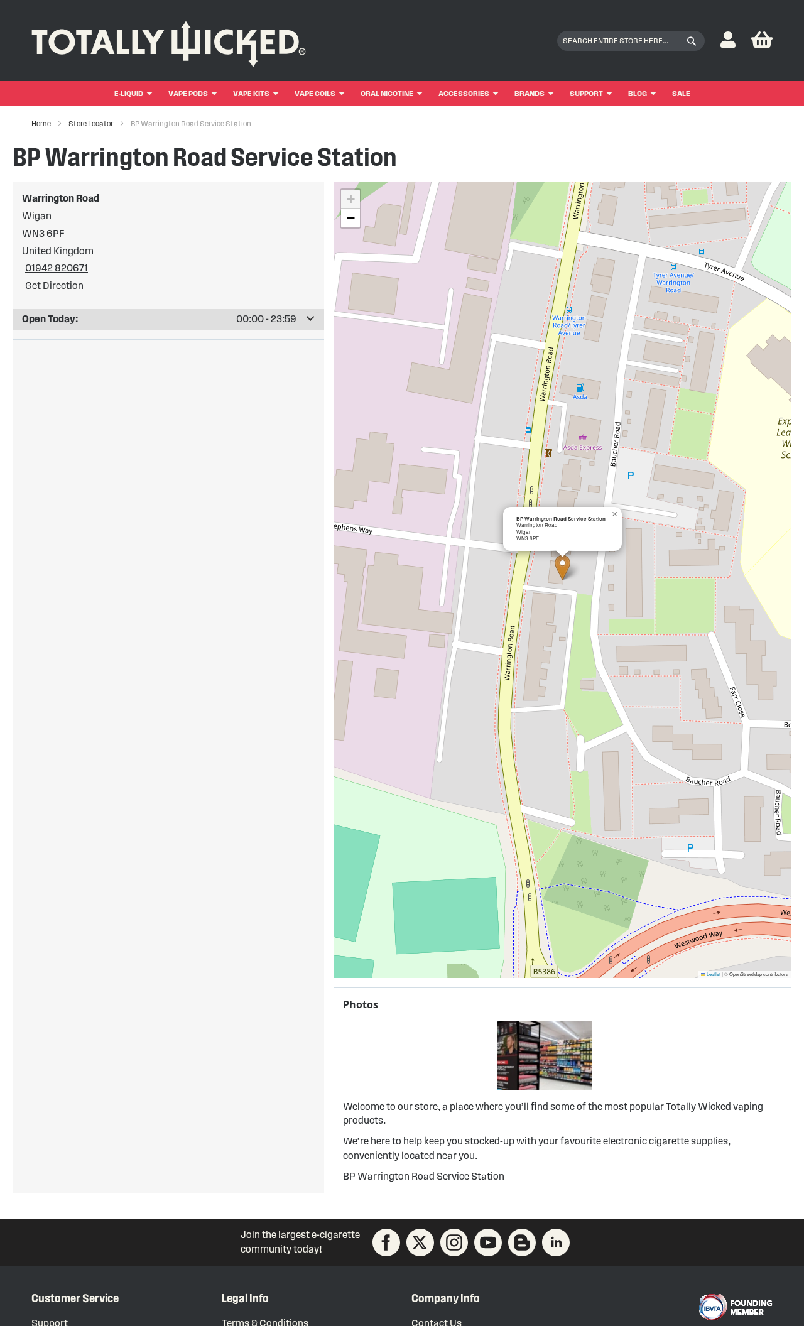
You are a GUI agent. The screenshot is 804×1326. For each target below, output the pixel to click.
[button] (728, 40)
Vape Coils (315, 93)
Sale (681, 93)
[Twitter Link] (420, 1242)
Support (586, 93)
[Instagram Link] (454, 1242)
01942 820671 (56, 268)
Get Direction (54, 285)
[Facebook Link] (386, 1242)
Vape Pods (188, 93)
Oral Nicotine (387, 93)
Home (41, 123)
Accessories (463, 93)
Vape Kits (251, 93)
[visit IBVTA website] (735, 1307)
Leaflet (712, 973)
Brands (529, 93)
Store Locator (91, 123)
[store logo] (168, 41)
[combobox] (631, 41)
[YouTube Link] (488, 1242)
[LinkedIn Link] (556, 1242)
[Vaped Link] (522, 1242)
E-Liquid (128, 93)
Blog (637, 93)
